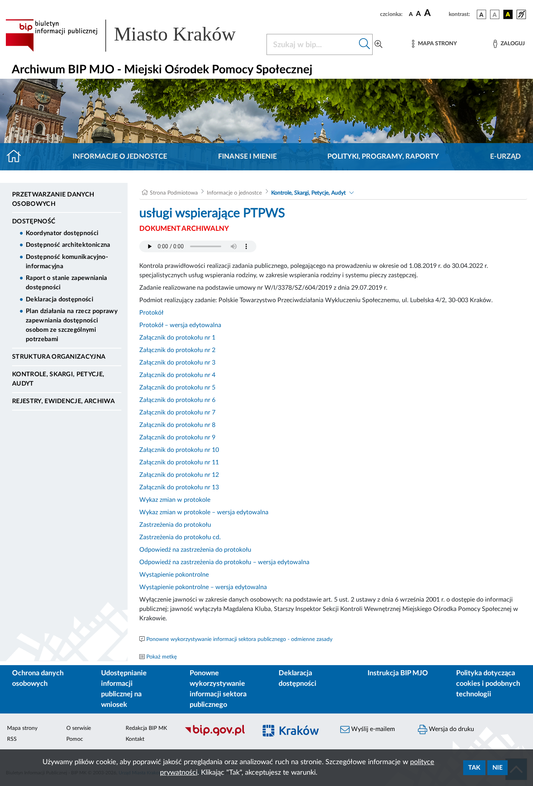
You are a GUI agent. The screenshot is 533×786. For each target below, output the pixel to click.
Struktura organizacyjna (58, 357)
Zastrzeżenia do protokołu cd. (180, 537)
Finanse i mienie (247, 156)
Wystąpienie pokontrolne (174, 575)
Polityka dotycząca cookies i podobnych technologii (488, 684)
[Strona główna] (17, 156)
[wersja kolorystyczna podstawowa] (481, 14)
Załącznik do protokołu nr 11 (179, 462)
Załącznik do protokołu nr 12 (179, 475)
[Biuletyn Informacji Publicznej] (216, 735)
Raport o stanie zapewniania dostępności (66, 282)
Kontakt (135, 739)
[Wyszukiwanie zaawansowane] (378, 44)
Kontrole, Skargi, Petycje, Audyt (58, 379)
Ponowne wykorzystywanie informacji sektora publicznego (218, 689)
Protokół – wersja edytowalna (180, 325)
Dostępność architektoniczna (68, 245)
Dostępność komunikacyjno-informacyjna (67, 261)
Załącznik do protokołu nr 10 (179, 450)
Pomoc (74, 739)
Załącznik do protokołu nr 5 (177, 387)
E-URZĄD (505, 156)
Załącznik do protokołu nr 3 (177, 362)
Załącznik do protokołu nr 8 (177, 425)
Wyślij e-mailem (372, 729)
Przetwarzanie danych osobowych (53, 199)
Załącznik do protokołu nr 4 (177, 375)
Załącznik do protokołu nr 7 (177, 412)
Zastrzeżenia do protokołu (175, 525)
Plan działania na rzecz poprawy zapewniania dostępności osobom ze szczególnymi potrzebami (71, 325)
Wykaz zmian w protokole (174, 500)
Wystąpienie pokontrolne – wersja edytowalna (203, 587)
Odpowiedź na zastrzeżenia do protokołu (195, 550)
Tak (474, 768)
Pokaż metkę (161, 657)
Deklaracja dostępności (59, 299)
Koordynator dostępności (62, 233)
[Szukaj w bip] (365, 44)
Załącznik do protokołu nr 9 (177, 437)
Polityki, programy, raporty (383, 156)
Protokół (151, 313)
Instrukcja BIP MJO (398, 673)
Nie (497, 768)
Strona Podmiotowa (174, 193)
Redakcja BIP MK (146, 728)
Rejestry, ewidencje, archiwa (63, 401)
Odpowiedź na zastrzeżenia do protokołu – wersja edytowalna (224, 562)
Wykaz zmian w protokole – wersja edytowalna (203, 512)
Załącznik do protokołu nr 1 (177, 338)
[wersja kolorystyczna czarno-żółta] (508, 14)
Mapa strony (22, 728)
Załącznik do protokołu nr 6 (177, 400)
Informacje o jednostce (120, 156)
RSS (12, 739)
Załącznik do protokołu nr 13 (179, 487)
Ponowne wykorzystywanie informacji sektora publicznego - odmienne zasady (239, 639)
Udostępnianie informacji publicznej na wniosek (124, 689)
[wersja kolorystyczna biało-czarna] (495, 14)
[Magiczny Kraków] (294, 735)
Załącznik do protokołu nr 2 (177, 350)
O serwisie (78, 728)
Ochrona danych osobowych (38, 678)
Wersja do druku (450, 729)
